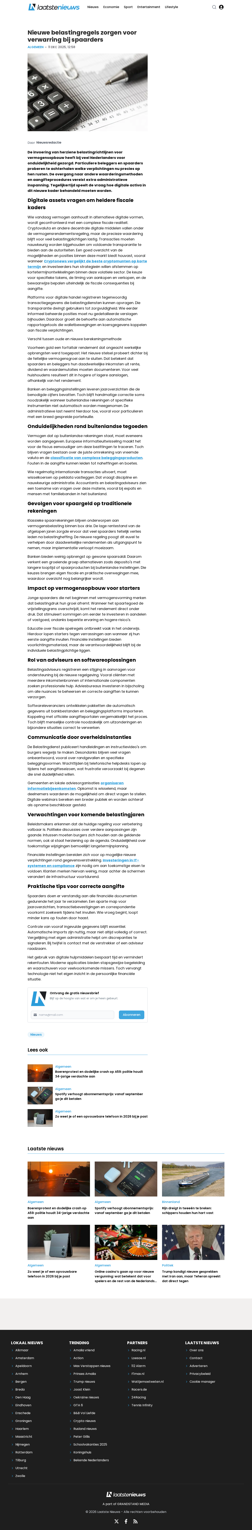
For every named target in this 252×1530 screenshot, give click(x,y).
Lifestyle (171, 7)
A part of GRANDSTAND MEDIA (126, 1504)
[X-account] (116, 1521)
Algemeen (36, 47)
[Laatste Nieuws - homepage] (54, 7)
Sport (128, 7)
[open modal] (221, 7)
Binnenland (171, 1202)
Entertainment (148, 7)
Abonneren (131, 1014)
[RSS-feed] (135, 1521)
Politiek (167, 1265)
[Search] (214, 7)
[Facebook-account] (126, 1521)
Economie (111, 7)
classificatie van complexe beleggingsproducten (96, 457)
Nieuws (93, 7)
